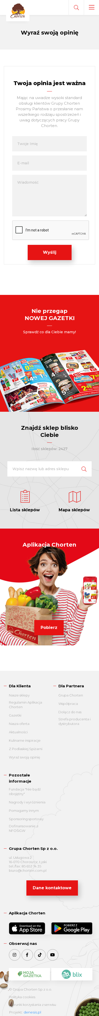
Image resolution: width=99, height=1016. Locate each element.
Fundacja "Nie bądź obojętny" (25, 791)
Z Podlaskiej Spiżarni (25, 749)
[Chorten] (17, 11)
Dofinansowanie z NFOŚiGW (23, 828)
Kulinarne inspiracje (25, 740)
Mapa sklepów (74, 509)
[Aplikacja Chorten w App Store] (29, 928)
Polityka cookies (22, 997)
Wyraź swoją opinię (24, 757)
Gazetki (15, 715)
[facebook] (27, 955)
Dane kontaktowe (52, 887)
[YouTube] (52, 955)
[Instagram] (14, 955)
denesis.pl (32, 1012)
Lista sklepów (25, 509)
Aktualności (18, 732)
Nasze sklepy (19, 695)
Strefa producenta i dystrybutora (74, 721)
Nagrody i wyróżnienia (27, 802)
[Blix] (71, 974)
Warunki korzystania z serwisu (32, 1005)
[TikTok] (40, 955)
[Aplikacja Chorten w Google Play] (71, 928)
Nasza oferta (19, 724)
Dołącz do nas (69, 712)
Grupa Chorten (70, 695)
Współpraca (68, 704)
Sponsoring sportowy (26, 819)
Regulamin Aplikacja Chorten (25, 704)
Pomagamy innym (24, 810)
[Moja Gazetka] (29, 974)
